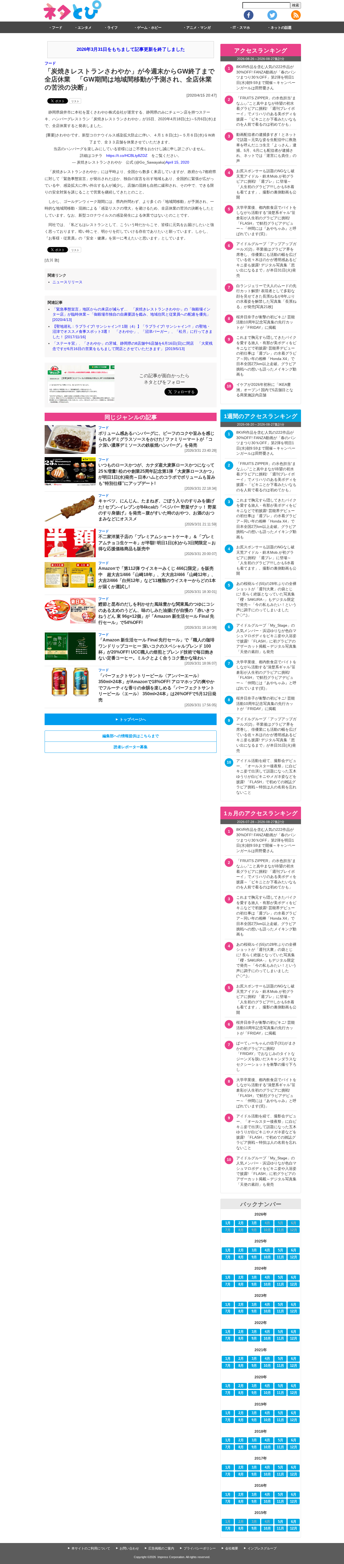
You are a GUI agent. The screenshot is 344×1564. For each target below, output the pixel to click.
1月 (228, 1223)
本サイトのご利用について (90, 1548)
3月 (254, 1223)
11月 (280, 1257)
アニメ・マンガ (198, 28)
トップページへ (130, 719)
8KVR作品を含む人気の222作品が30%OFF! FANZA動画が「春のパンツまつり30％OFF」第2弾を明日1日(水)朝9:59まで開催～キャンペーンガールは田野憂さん (266, 77)
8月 (241, 1257)
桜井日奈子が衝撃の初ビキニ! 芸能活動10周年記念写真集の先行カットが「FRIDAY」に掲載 (265, 322)
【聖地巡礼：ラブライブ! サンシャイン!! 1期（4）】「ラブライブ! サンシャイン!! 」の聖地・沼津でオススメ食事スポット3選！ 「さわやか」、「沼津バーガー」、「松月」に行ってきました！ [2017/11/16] (132, 331)
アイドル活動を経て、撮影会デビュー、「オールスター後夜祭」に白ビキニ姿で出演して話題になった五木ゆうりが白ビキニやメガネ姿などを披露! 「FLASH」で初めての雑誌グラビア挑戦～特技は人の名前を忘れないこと (266, 776)
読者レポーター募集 (131, 747)
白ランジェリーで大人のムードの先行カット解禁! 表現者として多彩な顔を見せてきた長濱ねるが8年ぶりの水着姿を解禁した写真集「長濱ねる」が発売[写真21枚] (266, 296)
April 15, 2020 (177, 162)
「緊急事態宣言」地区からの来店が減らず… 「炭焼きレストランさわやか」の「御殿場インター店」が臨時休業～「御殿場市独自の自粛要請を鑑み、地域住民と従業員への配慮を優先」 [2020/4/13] (131, 314)
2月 (241, 1223)
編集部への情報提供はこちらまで (130, 736)
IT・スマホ (241, 28)
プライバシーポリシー (200, 1548)
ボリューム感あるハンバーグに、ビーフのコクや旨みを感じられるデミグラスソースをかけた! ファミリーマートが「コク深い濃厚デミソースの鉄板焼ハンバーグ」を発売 (156, 439)
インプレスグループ (262, 1548)
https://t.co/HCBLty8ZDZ (127, 155)
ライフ (112, 28)
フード (57, 28)
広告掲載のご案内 (161, 1548)
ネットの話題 (281, 28)
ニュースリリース (67, 282)
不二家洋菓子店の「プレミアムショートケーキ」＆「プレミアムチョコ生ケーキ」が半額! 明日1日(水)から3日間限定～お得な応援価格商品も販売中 (157, 542)
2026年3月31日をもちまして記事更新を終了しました (131, 49)
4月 (267, 1250)
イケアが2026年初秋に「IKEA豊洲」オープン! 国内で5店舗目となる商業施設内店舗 (264, 389)
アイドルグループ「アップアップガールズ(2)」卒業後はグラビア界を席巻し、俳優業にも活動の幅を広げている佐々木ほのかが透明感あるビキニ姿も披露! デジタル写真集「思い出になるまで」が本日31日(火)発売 (266, 260)
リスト (75, 101)
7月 (228, 1257)
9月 (254, 1257)
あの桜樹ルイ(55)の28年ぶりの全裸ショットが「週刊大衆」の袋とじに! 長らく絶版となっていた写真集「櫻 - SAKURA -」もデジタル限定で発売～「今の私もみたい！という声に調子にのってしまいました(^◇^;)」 (266, 599)
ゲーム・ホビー (149, 28)
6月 (293, 1250)
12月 (293, 1257)
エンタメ (85, 28)
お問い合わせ (129, 1548)
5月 (280, 1250)
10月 (267, 1257)
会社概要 (231, 1548)
